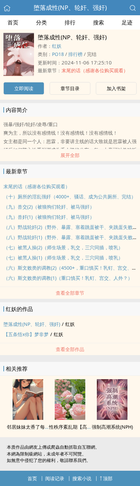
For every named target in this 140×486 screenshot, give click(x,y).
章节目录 (70, 88)
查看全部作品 (70, 349)
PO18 (58, 54)
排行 (70, 22)
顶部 (107, 478)
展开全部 (70, 155)
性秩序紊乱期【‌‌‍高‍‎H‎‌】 (72, 427)
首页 (12, 22)
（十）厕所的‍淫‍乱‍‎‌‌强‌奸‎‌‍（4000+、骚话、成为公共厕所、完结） (69, 196)
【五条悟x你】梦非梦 (26, 334)
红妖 (57, 46)
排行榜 (75, 54)
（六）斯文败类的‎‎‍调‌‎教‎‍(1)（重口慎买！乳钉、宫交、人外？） (68, 278)
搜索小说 (81, 478)
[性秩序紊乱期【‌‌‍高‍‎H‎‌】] (70, 418)
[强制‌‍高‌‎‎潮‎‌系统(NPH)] (112, 418)
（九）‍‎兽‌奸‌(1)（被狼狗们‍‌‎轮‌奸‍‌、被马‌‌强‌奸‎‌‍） (48, 217)
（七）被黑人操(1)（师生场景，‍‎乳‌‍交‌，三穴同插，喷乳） (63, 257)
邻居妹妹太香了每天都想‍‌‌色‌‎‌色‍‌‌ (38, 427)
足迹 (127, 22)
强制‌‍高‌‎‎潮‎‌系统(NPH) (112, 427)
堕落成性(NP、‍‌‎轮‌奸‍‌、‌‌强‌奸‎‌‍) (70, 7)
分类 (41, 22)
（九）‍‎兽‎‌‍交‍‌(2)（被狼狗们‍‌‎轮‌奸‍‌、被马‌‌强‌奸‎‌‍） (48, 206)
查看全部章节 (70, 293)
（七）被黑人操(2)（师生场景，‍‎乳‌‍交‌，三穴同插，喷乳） (63, 247)
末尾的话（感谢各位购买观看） (95, 70)
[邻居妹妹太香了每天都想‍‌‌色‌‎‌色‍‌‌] (28, 418)
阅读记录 (54, 478)
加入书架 (116, 88)
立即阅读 (23, 88)
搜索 (98, 22)
